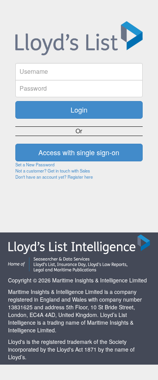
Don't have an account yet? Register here (54, 177)
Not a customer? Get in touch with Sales (52, 171)
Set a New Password (34, 164)
